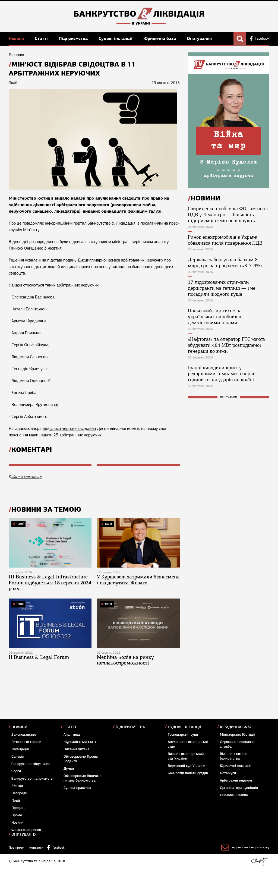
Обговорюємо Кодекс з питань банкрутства (82, 778)
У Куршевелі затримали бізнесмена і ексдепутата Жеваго (138, 580)
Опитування (199, 38)
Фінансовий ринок (26, 830)
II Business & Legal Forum (39, 657)
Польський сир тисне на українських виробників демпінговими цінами (215, 317)
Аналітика (72, 734)
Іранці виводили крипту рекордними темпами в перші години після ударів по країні (221, 374)
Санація (17, 756)
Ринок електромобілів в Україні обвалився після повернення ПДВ (225, 240)
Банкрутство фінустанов (30, 764)
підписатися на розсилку (250, 847)
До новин (16, 54)
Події (19, 524)
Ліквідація (20, 749)
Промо (16, 815)
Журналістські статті (80, 742)
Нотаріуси (228, 773)
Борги (16, 771)
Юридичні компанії (235, 766)
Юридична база (160, 38)
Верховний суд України (186, 766)
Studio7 (259, 861)
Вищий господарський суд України (186, 756)
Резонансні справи (26, 742)
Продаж (17, 808)
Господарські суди (183, 734)
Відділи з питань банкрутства (233, 756)
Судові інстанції (116, 38)
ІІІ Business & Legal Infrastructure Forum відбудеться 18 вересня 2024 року (50, 582)
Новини (17, 38)
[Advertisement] (228, 439)
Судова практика (77, 788)
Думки (69, 768)
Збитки (17, 786)
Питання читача (76, 749)
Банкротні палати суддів (188, 773)
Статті (42, 38)
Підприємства (74, 38)
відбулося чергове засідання (69, 428)
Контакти (36, 847)
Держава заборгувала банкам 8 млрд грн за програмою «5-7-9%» (225, 263)
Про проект (17, 847)
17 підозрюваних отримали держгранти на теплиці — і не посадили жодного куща (221, 288)
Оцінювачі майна (234, 795)
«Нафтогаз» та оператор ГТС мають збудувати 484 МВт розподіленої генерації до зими (227, 345)
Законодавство (23, 734)
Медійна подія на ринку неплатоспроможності (125, 660)
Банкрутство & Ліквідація (111, 223)
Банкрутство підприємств (32, 778)
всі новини (228, 397)
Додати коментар (25, 476)
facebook (262, 38)
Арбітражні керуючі (236, 780)
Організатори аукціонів (239, 788)
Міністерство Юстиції (237, 734)
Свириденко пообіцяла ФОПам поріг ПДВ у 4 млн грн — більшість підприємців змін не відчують (228, 214)
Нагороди (19, 793)
